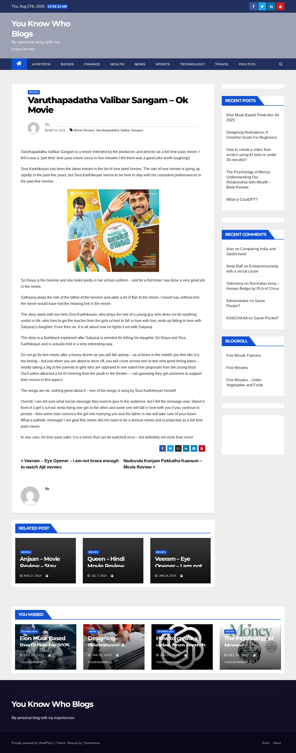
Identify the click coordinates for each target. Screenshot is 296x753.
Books (67, 64)
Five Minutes (237, 368)
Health (117, 64)
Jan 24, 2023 (170, 655)
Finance (92, 64)
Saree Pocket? (266, 318)
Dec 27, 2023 (34, 655)
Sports (163, 64)
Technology (192, 64)
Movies (33, 92)
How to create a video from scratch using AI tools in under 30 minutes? (251, 155)
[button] (281, 64)
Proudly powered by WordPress (33, 743)
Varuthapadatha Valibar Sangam (119, 130)
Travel (222, 64)
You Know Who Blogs (52, 704)
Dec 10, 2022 (238, 655)
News (140, 64)
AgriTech (41, 64)
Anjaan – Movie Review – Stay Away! (40, 565)
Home (266, 743)
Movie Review (84, 130)
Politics (247, 64)
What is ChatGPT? (242, 199)
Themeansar (91, 743)
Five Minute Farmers (243, 355)
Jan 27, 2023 (102, 655)
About (277, 743)
